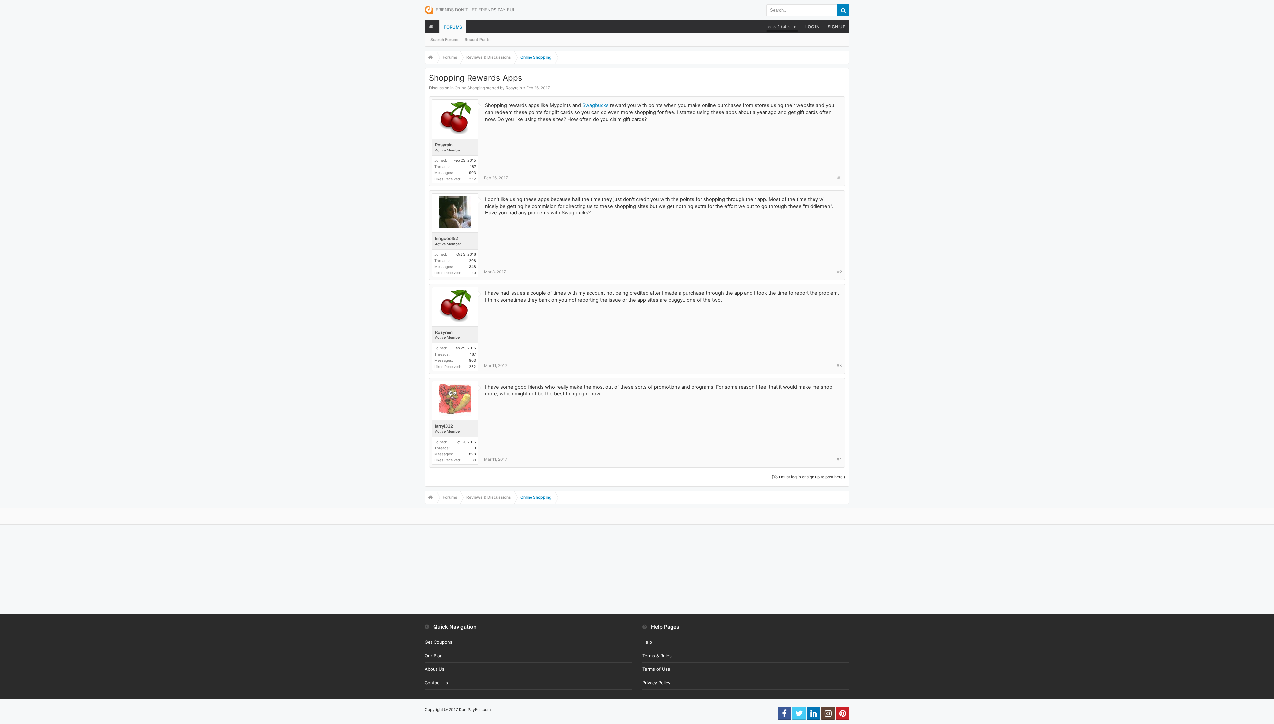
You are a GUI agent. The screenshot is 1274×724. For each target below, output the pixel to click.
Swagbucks (595, 105)
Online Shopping (470, 87)
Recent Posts (478, 39)
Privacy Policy (656, 682)
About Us (434, 669)
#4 (839, 459)
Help (647, 642)
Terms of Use (656, 669)
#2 (839, 271)
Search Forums (445, 39)
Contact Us (436, 682)
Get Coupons (438, 642)
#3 (839, 365)
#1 (839, 177)
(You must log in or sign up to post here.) (808, 476)
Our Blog (434, 655)
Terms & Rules (657, 655)
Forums (453, 27)
